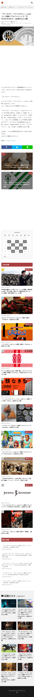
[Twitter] (17, 147)
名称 (7, 25)
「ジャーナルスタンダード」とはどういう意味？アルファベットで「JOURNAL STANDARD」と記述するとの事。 (16, 506)
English (4, 23)
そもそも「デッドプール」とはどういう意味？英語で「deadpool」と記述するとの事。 (15, 318)
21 (24, 248)
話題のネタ (11, 7)
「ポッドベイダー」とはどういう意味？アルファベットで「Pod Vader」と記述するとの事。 (16, 581)
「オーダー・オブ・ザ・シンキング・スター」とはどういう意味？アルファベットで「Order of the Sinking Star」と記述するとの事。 (17, 555)
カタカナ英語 (10, 23)
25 (13, 251)
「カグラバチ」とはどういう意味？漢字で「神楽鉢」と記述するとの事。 (16, 532)
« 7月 (4, 256)
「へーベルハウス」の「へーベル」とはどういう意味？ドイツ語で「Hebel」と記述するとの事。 (16, 399)
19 (17, 248)
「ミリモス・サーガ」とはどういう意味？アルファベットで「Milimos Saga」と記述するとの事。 (25, 675)
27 (21, 251)
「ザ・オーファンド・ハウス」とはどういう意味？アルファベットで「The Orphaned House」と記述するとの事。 (17, 573)
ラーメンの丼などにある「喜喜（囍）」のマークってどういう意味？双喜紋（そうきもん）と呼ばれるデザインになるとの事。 (16, 372)
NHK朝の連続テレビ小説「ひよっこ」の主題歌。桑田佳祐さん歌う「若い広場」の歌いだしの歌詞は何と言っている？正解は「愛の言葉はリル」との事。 (16, 291)
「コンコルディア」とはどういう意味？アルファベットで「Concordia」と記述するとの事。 (16, 546)
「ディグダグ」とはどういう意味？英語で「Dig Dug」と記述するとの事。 (16, 345)
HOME (4, 7)
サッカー (16, 23)
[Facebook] (6, 147)
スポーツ (20, 23)
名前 (4, 25)
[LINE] (27, 147)
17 (9, 248)
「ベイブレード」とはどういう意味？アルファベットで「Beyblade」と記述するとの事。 (16, 426)
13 (21, 245)
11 (13, 245)
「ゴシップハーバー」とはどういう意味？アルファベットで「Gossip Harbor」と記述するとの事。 (16, 452)
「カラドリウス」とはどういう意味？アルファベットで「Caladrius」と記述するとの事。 (25, 656)
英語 (9, 25)
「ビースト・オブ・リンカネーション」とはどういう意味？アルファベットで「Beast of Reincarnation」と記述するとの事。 (8, 677)
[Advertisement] (17, 66)
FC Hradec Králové (10, 140)
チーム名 (25, 23)
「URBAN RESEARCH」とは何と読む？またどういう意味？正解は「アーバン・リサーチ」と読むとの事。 (16, 479)
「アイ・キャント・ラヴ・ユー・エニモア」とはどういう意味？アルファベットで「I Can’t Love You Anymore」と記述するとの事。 (17, 565)
